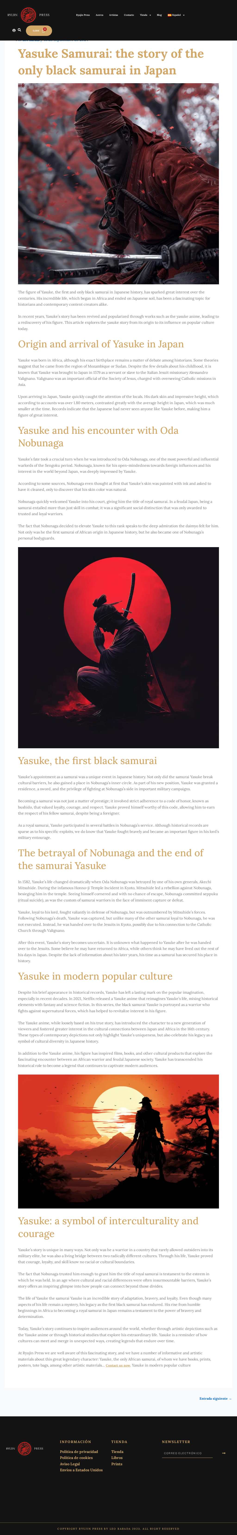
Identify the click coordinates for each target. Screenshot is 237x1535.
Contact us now (118, 1365)
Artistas (113, 14)
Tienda (143, 14)
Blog (159, 14)
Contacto (129, 14)
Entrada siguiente (216, 1398)
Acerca (99, 14)
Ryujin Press (83, 14)
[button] (19, 30)
